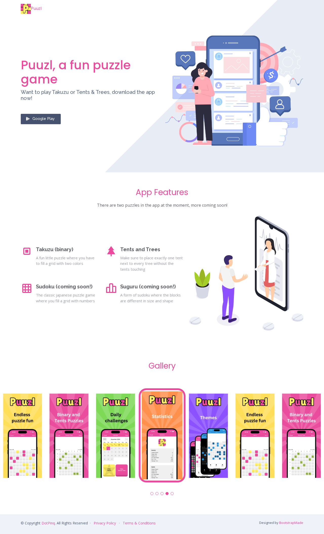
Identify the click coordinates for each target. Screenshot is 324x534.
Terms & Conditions (139, 523)
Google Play (43, 118)
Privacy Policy (105, 523)
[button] (151, 493)
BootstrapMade (291, 522)
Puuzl (36, 8)
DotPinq (48, 523)
